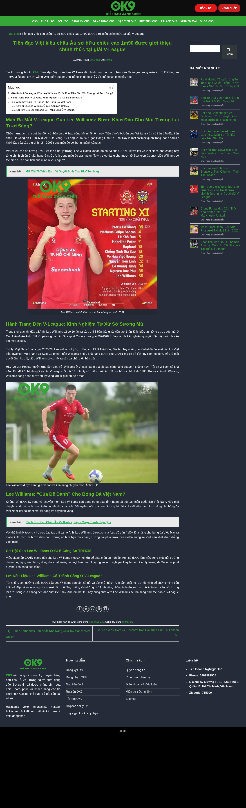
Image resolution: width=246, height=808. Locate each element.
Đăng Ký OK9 (81, 21)
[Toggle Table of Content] (109, 88)
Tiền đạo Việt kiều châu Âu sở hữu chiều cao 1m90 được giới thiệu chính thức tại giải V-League (220, 192)
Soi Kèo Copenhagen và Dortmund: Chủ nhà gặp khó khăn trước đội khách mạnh (219, 116)
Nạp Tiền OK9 (127, 21)
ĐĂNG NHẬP (229, 8)
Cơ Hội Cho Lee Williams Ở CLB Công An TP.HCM (43, 106)
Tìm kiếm (195, 41)
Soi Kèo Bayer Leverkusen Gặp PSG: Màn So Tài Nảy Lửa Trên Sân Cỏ (218, 135)
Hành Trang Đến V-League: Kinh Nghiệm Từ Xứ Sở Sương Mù (46, 97)
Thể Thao (47, 21)
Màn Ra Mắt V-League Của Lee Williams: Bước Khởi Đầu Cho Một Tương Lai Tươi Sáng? (62, 93)
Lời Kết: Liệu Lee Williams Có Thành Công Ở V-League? (45, 110)
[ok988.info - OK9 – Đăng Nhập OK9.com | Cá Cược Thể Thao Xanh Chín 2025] (123, 8)
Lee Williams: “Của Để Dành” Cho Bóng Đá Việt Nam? (41, 101)
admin (108, 60)
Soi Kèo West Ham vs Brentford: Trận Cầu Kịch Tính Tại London (220, 172)
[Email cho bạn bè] (92, 609)
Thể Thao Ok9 (96, 621)
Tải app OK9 (169, 21)
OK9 (35, 21)
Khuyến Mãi (188, 21)
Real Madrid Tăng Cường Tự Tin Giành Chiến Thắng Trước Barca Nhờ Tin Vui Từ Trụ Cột (220, 83)
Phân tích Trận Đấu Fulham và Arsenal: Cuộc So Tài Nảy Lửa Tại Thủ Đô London (220, 245)
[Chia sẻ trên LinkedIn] (106, 609)
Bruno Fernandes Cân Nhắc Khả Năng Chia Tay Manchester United (219, 212)
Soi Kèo (62, 21)
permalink (127, 621)
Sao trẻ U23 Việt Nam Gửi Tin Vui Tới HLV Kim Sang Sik (220, 99)
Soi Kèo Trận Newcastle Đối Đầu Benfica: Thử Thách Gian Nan (220, 153)
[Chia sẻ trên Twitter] (86, 609)
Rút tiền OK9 (148, 21)
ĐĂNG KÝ (206, 8)
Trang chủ (12, 33)
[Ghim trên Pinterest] (99, 609)
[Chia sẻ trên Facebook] (79, 609)
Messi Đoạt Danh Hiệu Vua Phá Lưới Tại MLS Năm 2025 (219, 229)
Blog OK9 (207, 21)
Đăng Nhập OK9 (104, 21)
